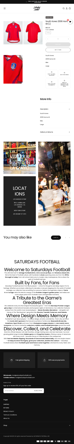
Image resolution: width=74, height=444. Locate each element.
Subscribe (49, 227)
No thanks (37, 233)
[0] (70, 22)
